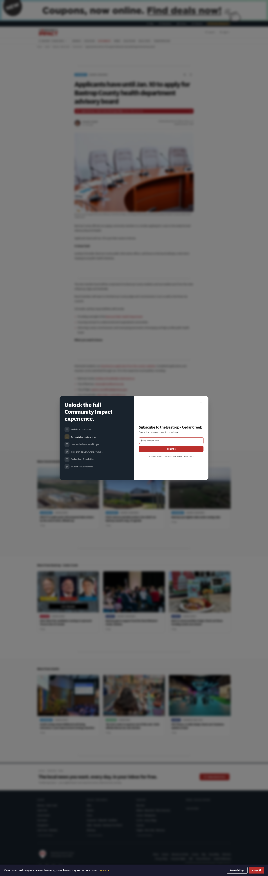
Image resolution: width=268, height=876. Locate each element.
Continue (171, 449)
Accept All (256, 870)
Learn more (103, 870)
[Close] (201, 402)
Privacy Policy (188, 456)
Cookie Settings (237, 870)
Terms (179, 456)
